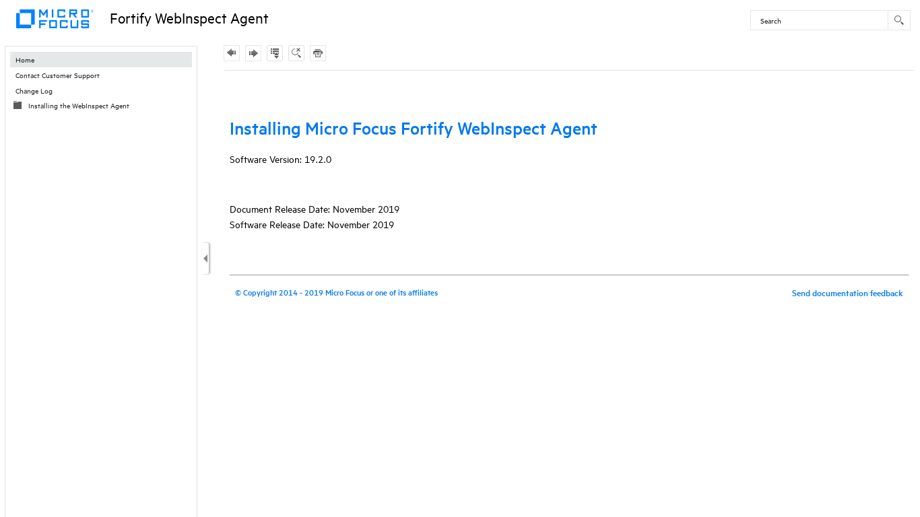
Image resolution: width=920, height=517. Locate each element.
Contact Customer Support (57, 74)
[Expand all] (275, 53)
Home (24, 59)
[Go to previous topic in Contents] (232, 53)
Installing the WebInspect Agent (78, 105)
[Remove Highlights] (296, 53)
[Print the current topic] (318, 53)
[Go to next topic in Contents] (253, 53)
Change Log (34, 90)
